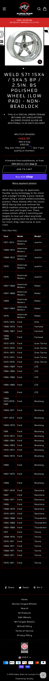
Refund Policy (24, 626)
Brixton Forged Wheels (24, 604)
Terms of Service (24, 630)
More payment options (24, 183)
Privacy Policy (24, 635)
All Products (24, 613)
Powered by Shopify (24, 678)
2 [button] (26, 68)
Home (24, 599)
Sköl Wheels (24, 617)
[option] (24, 21)
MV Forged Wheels (24, 621)
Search (24, 608)
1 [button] (23, 68)
